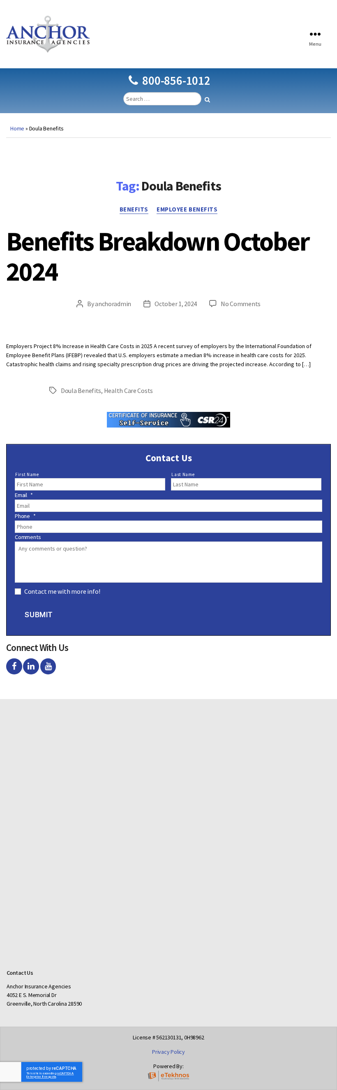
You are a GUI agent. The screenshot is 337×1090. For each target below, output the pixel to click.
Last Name (182, 474)
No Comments (241, 304)
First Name (27, 474)
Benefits (134, 209)
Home (17, 128)
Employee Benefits (187, 209)
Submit (39, 615)
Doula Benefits (81, 390)
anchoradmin (113, 304)
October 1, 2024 (176, 304)
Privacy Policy (168, 1051)
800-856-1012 (176, 80)
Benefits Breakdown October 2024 (157, 256)
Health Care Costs (128, 390)
